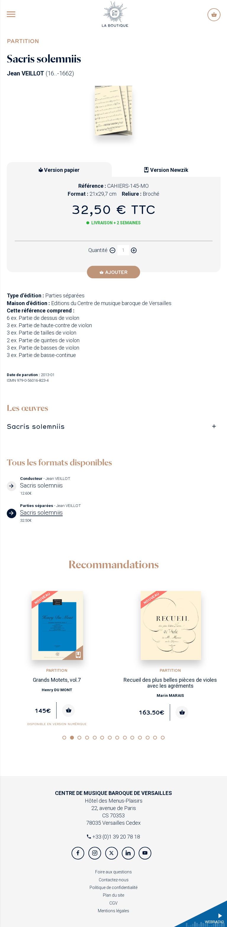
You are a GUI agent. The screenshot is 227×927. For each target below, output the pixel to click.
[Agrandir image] (113, 111)
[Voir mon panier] (213, 14)
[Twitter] (111, 853)
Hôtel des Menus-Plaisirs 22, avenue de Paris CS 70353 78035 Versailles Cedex (113, 808)
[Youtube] (145, 853)
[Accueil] (115, 13)
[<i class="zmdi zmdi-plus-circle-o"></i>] (134, 250)
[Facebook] (78, 853)
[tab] (113, 426)
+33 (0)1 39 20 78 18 (115, 837)
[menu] (11, 15)
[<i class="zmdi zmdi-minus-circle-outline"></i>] (112, 250)
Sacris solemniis (36, 426)
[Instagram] (94, 853)
